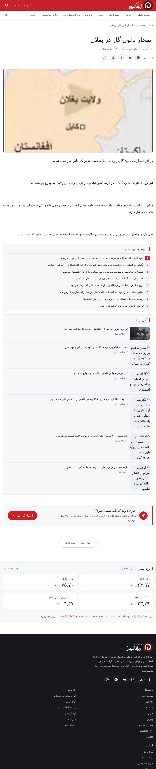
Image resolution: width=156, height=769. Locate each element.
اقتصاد (35, 15)
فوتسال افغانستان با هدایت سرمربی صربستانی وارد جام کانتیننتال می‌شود (104, 272)
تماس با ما (148, 737)
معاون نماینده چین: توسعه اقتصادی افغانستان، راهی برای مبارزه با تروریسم (103, 292)
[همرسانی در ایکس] (113, 57)
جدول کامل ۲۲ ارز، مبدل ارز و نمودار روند (65, 601)
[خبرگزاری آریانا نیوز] (140, 5)
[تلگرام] (124, 659)
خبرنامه (72, 699)
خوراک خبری (70, 705)
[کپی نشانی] (105, 57)
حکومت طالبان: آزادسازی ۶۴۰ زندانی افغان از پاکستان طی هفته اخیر (91, 399)
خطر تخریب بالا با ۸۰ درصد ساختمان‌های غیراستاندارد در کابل (111, 278)
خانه (151, 25)
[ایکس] (141, 659)
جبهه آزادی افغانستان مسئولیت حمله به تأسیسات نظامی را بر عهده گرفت (104, 258)
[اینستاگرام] (132, 659)
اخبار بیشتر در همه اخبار (78, 527)
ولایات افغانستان (68, 687)
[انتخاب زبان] (6, 15)
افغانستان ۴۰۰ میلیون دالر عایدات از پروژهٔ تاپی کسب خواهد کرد (93, 430)
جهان (101, 15)
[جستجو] (6, 5)
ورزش (90, 15)
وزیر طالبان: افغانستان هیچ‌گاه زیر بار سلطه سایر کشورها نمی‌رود (109, 285)
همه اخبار (114, 15)
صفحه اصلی (144, 15)
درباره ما (149, 731)
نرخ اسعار (71, 681)
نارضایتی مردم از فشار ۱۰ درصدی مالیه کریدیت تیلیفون (99, 461)
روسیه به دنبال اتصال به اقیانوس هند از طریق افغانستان (113, 299)
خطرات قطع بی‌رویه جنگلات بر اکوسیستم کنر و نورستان (98, 347)
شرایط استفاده (146, 749)
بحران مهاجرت (74, 15)
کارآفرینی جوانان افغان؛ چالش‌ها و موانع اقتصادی (101, 373)
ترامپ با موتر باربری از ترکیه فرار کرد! (124, 306)
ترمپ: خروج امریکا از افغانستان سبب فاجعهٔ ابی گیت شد (96, 329)
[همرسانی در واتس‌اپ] (138, 57)
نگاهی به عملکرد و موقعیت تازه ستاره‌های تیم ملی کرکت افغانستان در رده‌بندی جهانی (98, 265)
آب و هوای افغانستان (65, 675)
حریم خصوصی (146, 743)
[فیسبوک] (149, 659)
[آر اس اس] (107, 659)
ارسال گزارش (24, 502)
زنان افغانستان (53, 15)
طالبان (128, 15)
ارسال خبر (71, 693)
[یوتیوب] (116, 659)
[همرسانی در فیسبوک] (122, 57)
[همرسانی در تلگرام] (130, 57)
